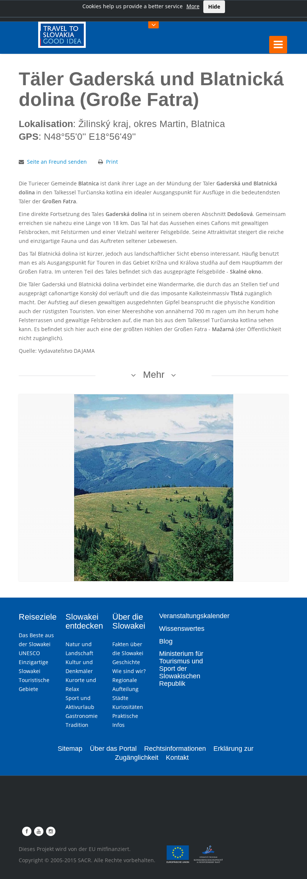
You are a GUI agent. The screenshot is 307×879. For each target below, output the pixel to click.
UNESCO (29, 653)
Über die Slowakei (128, 621)
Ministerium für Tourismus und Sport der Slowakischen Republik (181, 668)
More (193, 6)
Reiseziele (38, 617)
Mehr (153, 374)
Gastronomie (82, 715)
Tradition (77, 724)
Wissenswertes (181, 628)
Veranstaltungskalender (194, 616)
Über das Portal (113, 748)
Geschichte (126, 662)
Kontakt (177, 757)
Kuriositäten (127, 706)
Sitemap (70, 748)
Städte (120, 697)
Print (112, 161)
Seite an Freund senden (57, 161)
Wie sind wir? (129, 671)
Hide (214, 6)
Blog (166, 641)
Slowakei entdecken (84, 621)
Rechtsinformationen (175, 748)
